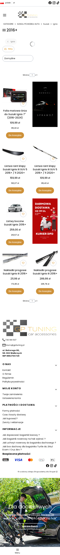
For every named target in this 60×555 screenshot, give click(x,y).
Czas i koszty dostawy (14, 414)
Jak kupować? (10, 418)
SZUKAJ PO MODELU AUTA (28, 24)
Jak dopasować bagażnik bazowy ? (21, 435)
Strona (26, 75)
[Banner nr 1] (45, 110)
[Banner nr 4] (45, 221)
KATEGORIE (8, 24)
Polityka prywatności (13, 381)
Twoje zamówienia (12, 394)
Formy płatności (11, 410)
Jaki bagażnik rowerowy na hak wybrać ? (24, 438)
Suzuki (46, 24)
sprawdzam (30, 526)
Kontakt (6, 370)
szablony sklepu (27, 471)
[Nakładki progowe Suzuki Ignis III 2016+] (15, 259)
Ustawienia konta (11, 398)
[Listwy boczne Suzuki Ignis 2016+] (15, 208)
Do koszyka (15, 135)
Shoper (52, 471)
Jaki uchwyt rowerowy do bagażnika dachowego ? (29, 442)
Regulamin (8, 377)
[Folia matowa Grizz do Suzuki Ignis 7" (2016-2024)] (15, 95)
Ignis (55, 24)
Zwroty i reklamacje (12, 422)
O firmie (6, 373)
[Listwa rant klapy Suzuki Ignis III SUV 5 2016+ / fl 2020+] (15, 153)
